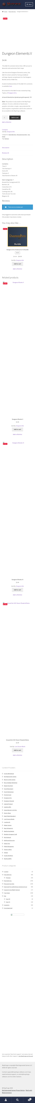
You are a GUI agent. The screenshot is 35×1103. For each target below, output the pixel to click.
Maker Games (7, 825)
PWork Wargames (9, 846)
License (6, 871)
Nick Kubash (7, 837)
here (10, 86)
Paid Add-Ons (12, 11)
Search (17, 1100)
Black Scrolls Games (9, 779)
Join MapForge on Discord (25, 1056)
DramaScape (7, 795)
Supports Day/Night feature (12, 890)
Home (5, 11)
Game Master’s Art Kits (10, 810)
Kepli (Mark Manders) (10, 816)
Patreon (8, 878)
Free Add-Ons (7, 874)
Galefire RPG (7, 807)
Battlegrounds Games (10, 776)
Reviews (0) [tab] (5, 153)
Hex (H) (8, 899)
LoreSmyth (7, 822)
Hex (5, 896)
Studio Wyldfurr (8, 855)
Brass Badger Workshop (10, 783)
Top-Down (7, 893)
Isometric (6, 905)
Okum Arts (7, 843)
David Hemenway (9, 792)
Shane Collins (8, 849)
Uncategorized (8, 908)
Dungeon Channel (9, 801)
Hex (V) (8, 902)
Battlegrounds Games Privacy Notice (13, 1090)
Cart (27, 1098)
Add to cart (15, 117)
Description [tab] (5, 147)
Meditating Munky (9, 831)
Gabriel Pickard (8, 804)
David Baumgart (8, 789)
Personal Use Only (22, 134)
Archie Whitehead (9, 773)
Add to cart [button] (17, 264)
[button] (6, 122)
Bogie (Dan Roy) (8, 786)
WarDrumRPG (7, 858)
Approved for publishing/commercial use (15, 887)
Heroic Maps (7, 813)
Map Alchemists (8, 828)
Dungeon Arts (12, 93)
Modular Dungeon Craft (10, 834)
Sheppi (6, 852)
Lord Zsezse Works (20, 746)
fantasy (6, 138)
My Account (6, 1100)
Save (6, 18)
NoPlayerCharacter (9, 840)
